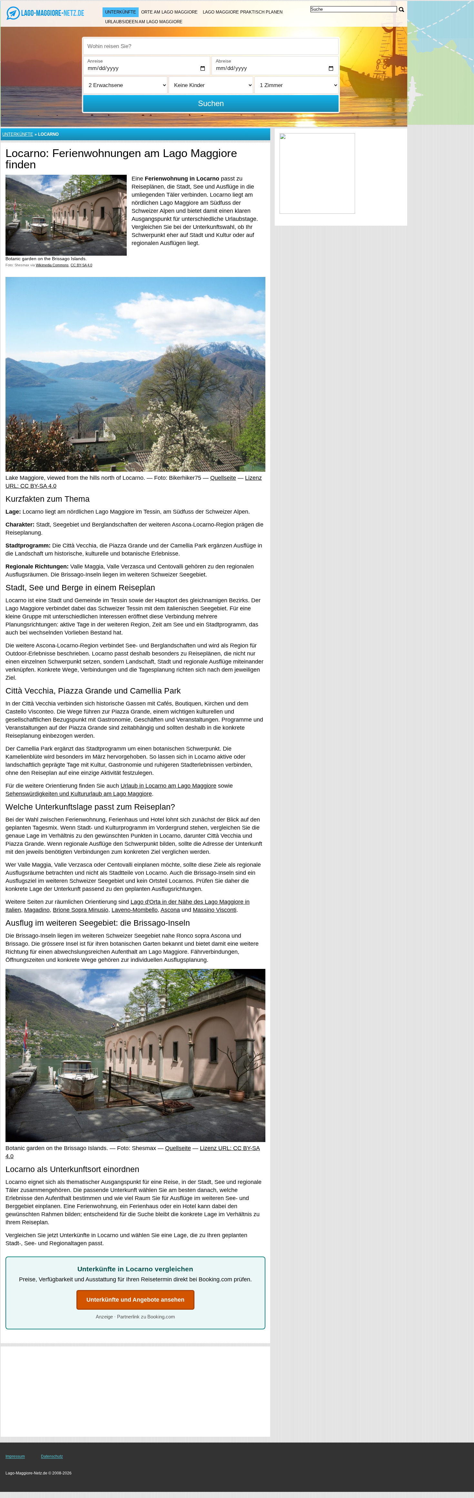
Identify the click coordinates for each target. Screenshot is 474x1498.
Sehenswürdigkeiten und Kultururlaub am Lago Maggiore (78, 794)
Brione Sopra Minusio (80, 910)
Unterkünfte (120, 12)
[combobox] (211, 46)
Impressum (15, 1456)
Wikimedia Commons (52, 265)
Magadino (37, 910)
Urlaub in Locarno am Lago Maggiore (168, 786)
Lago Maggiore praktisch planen (242, 12)
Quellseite (223, 478)
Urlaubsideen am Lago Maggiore (144, 21)
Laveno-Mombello (135, 910)
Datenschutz (52, 1456)
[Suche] (401, 9)
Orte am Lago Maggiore (169, 12)
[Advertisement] (135, 1391)
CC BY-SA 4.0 (81, 265)
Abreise (223, 61)
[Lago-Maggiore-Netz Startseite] (45, 13)
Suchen (211, 103)
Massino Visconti (214, 910)
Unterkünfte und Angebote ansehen (135, 1299)
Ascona (170, 910)
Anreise (95, 61)
